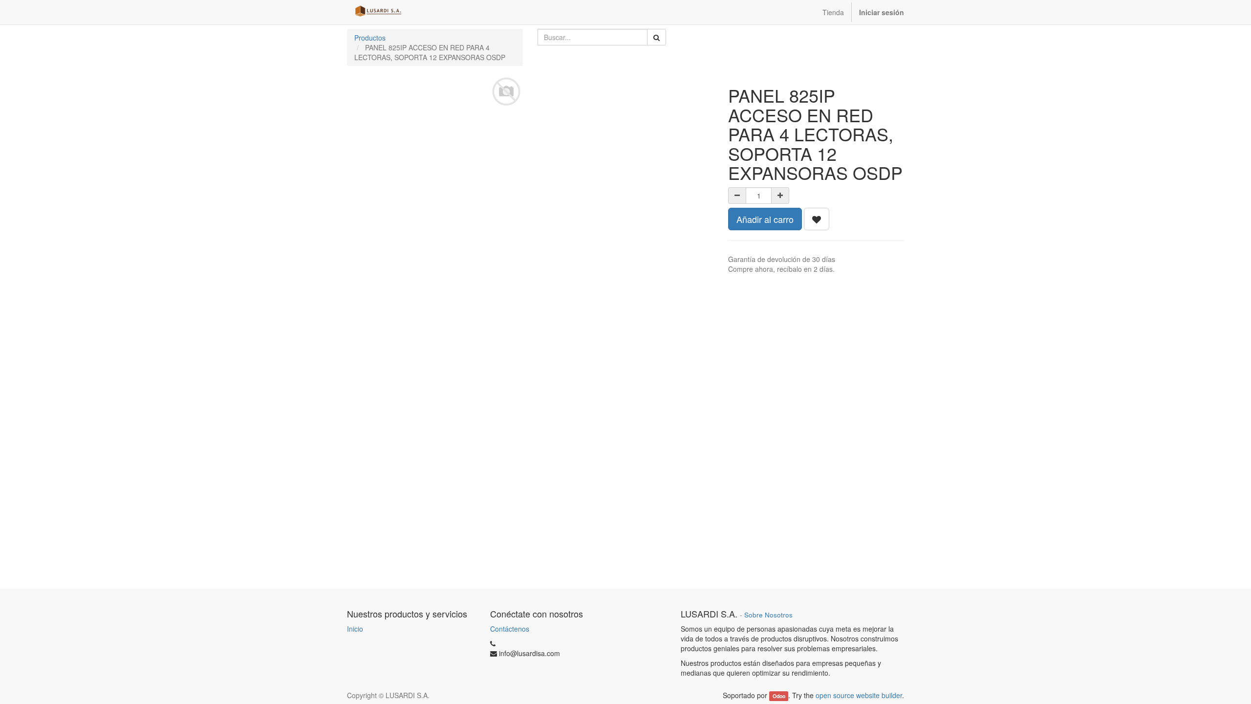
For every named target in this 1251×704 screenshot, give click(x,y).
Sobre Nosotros (768, 614)
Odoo (779, 696)
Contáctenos (509, 629)
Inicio (355, 629)
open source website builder (859, 695)
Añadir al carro (765, 219)
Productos (370, 38)
